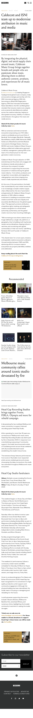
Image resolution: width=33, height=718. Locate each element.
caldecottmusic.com (8, 92)
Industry (4, 10)
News (16, 10)
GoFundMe (7, 622)
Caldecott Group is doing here (12, 256)
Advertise (25, 691)
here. (13, 126)
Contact (7, 694)
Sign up (26, 664)
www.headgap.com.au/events (11, 615)
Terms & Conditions (21, 694)
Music (11, 10)
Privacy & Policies (11, 691)
